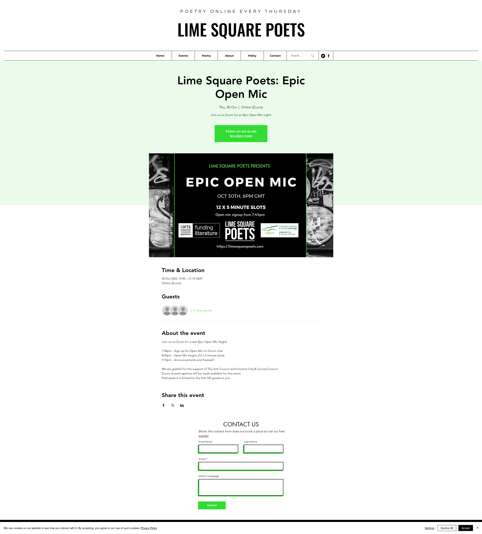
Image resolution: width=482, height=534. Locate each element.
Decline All (447, 528)
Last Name (250, 441)
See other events (241, 136)
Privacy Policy (149, 528)
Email (202, 459)
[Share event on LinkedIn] (182, 405)
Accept (466, 528)
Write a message (209, 476)
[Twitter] (323, 56)
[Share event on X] (173, 405)
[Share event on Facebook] (163, 405)
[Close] (477, 528)
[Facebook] (328, 56)
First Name (205, 441)
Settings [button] (429, 528)
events (203, 436)
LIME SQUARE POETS (241, 29)
